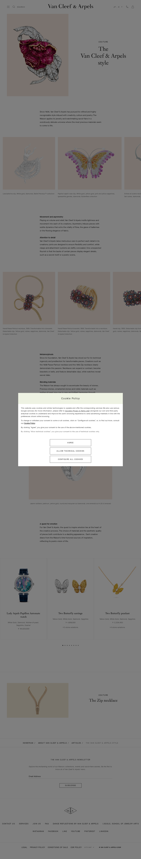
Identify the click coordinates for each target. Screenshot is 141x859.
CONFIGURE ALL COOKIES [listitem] (70, 459)
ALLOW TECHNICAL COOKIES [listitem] (70, 451)
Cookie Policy (29, 423)
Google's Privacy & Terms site (77, 411)
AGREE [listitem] (70, 442)
